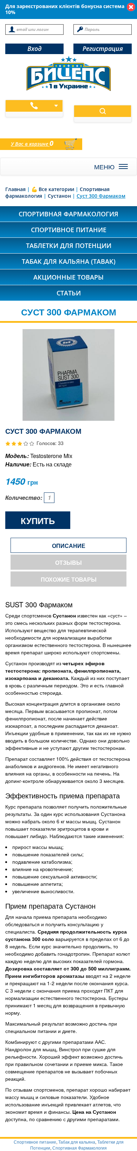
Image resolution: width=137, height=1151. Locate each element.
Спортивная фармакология (68, 214)
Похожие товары (69, 579)
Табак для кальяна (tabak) (69, 261)
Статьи (69, 293)
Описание (68, 546)
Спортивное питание (68, 229)
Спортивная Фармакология (79, 1148)
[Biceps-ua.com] (68, 73)
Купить (38, 521)
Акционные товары (68, 277)
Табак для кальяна (76, 1142)
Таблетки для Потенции (68, 245)
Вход (34, 48)
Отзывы (68, 562)
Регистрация (103, 48)
